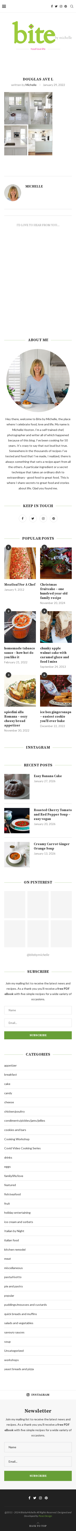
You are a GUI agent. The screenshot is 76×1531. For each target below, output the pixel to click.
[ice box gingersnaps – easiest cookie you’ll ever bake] (56, 691)
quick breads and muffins (20, 1314)
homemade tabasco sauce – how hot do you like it (19, 652)
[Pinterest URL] (14, 904)
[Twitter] (56, 6)
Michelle (31, 85)
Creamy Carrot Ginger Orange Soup (52, 846)
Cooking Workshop (17, 1139)
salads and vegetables (18, 1323)
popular (9, 1295)
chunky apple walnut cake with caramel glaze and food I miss (54, 655)
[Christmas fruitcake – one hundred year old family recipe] (56, 563)
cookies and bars (15, 1130)
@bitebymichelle (38, 955)
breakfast (10, 1074)
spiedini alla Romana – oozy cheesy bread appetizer (15, 718)
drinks (8, 1157)
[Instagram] (61, 6)
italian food (11, 1240)
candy (8, 1093)
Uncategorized (14, 1350)
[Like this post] (43, 171)
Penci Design (45, 1515)
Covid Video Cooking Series (22, 1148)
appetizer (10, 1065)
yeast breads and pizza (19, 1369)
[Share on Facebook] (49, 171)
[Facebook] (52, 6)
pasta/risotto (13, 1277)
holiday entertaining (17, 1212)
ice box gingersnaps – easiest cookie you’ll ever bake (55, 716)
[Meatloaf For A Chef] (20, 563)
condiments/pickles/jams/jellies (24, 1120)
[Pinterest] (65, 6)
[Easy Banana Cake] (17, 786)
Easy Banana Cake (48, 776)
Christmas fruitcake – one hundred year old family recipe (54, 591)
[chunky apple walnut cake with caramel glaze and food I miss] (56, 627)
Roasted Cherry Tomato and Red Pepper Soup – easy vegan (53, 814)
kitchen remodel (15, 1249)
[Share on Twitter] (53, 171)
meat (7, 1258)
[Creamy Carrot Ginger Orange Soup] (17, 854)
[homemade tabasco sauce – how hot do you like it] (20, 627)
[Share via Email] (62, 171)
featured (10, 1185)
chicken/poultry (14, 1111)
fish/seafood (12, 1194)
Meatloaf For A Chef (19, 585)
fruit (7, 1203)
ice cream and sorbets (18, 1222)
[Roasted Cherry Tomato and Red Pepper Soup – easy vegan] (17, 820)
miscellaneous (13, 1268)
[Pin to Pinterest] (58, 171)
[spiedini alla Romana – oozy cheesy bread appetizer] (20, 691)
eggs (7, 1166)
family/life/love (13, 1176)
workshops (11, 1360)
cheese (9, 1102)
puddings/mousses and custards (25, 1304)
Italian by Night (14, 1231)
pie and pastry (13, 1286)
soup (7, 1341)
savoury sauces (14, 1332)
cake (7, 1084)
